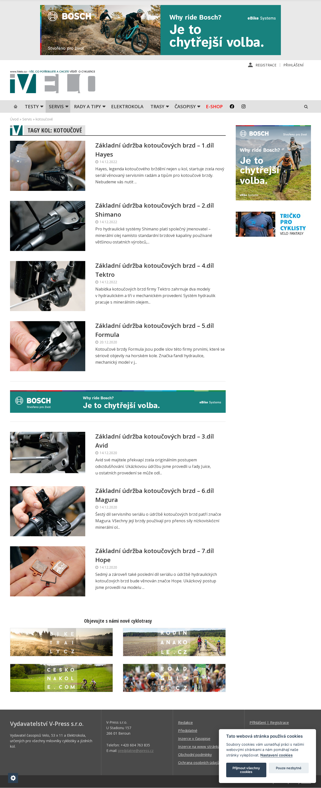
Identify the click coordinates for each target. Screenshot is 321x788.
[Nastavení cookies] (13, 778)
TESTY (32, 106)
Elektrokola (127, 106)
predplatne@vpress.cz (135, 750)
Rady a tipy (87, 106)
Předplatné (187, 730)
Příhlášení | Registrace (269, 722)
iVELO (52, 83)
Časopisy (185, 106)
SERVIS (56, 106)
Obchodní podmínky (195, 754)
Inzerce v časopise (194, 738)
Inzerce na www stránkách (201, 746)
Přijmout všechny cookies (246, 770)
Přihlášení (293, 65)
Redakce (185, 722)
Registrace (266, 65)
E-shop (214, 106)
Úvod (14, 119)
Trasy (157, 106)
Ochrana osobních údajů (198, 762)
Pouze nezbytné (288, 768)
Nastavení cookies (276, 755)
